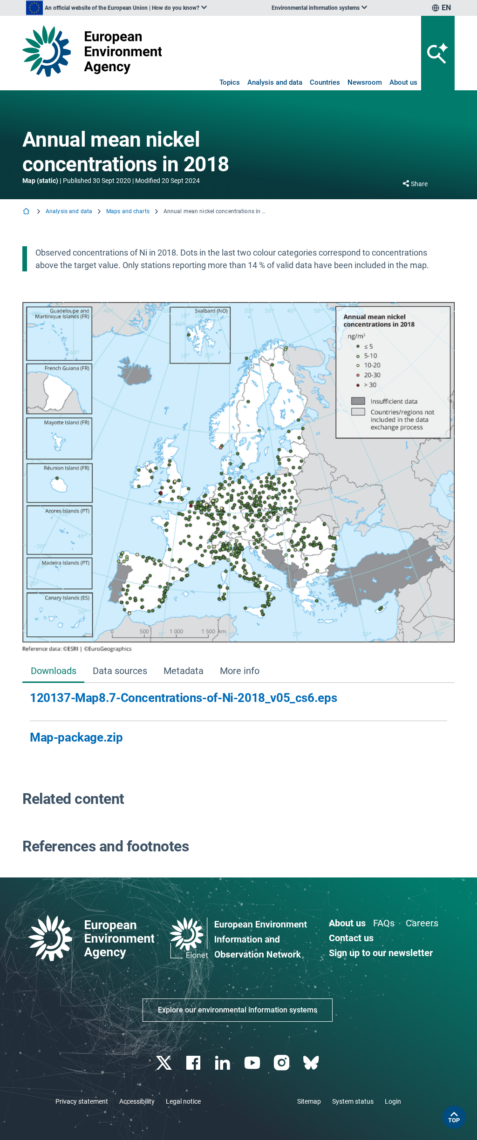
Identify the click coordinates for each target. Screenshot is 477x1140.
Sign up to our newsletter (381, 952)
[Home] (27, 212)
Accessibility (137, 1101)
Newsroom (365, 82)
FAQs (384, 923)
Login (393, 1101)
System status (353, 1101)
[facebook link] (194, 1063)
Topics (229, 82)
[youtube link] (253, 1063)
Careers (422, 923)
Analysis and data (274, 82)
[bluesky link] (312, 1063)
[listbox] (116, 8)
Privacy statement (81, 1101)
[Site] (92, 51)
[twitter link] (165, 1063)
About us (403, 82)
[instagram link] (282, 1063)
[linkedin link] (224, 1063)
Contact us (351, 938)
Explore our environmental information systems (237, 1009)
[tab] (53, 671)
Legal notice (183, 1101)
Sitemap (309, 1101)
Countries (325, 82)
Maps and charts (128, 211)
